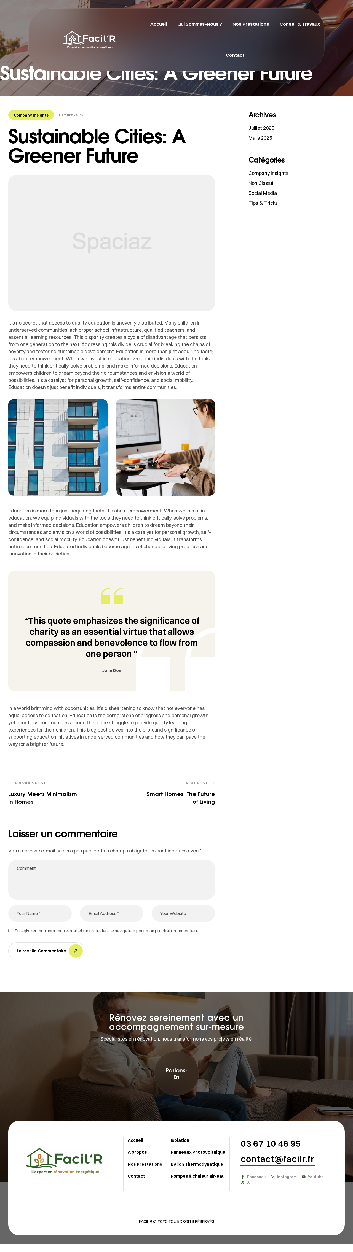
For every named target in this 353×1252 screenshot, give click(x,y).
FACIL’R (145, 1221)
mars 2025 (260, 138)
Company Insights (31, 115)
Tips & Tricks (263, 203)
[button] (176, 1073)
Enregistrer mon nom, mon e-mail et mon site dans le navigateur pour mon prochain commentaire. (107, 930)
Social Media (262, 193)
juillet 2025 (261, 128)
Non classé (260, 183)
